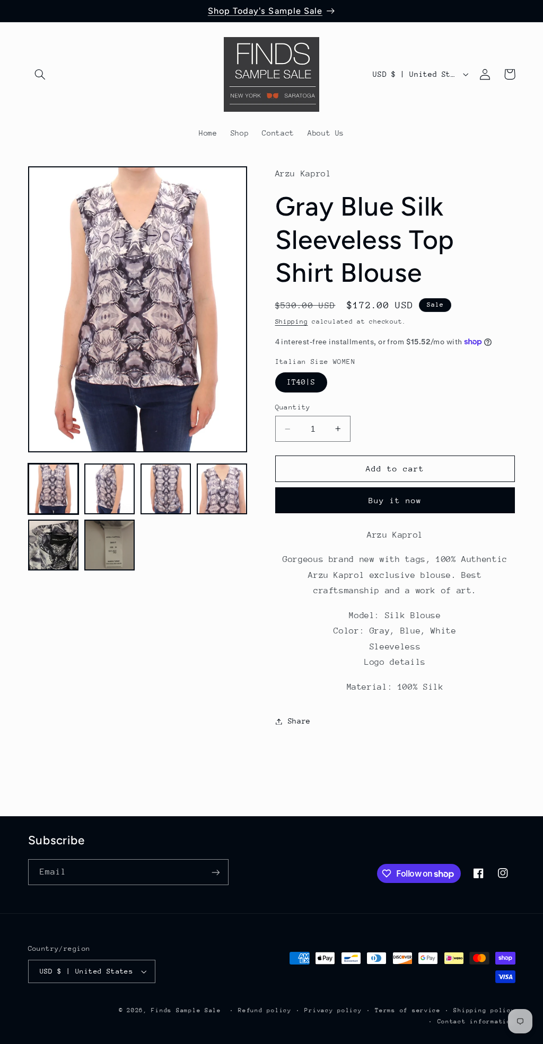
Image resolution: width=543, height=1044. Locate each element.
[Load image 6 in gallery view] (109, 545)
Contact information (476, 1021)
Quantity (293, 407)
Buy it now (395, 500)
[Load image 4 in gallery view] (222, 488)
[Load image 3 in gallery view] (166, 488)
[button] (40, 74)
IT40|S (301, 382)
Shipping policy (484, 1010)
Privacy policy (333, 1010)
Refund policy (265, 1010)
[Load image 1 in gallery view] (53, 488)
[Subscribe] (215, 872)
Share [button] (299, 721)
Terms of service (408, 1010)
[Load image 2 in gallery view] (109, 488)
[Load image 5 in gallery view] (53, 545)
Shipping (291, 321)
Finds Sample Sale (186, 1010)
